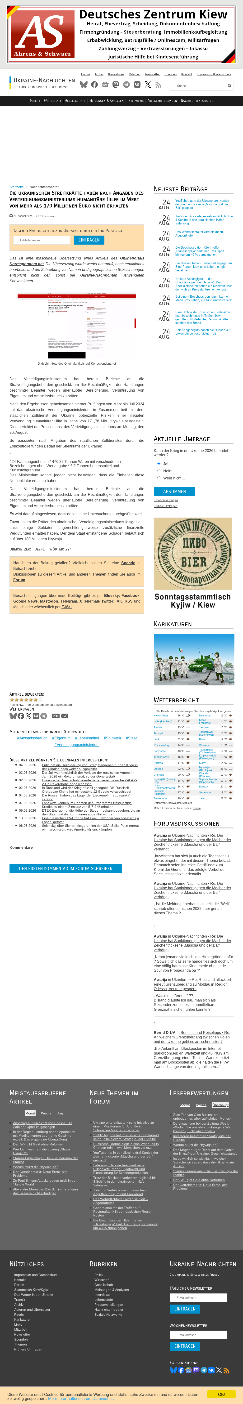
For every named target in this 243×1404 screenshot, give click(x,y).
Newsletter (152, 74)
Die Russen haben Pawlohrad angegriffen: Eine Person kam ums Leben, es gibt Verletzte (204, 266)
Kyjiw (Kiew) (161, 715)
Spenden (170, 74)
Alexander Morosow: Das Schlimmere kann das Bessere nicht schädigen (45, 1191)
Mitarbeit (134, 74)
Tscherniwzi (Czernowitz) (206, 733)
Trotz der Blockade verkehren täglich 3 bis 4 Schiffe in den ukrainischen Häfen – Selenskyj (204, 220)
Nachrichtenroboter (197, 101)
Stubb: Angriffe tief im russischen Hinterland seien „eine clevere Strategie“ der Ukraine (126, 1137)
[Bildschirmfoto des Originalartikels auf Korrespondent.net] (76, 326)
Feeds (19, 1314)
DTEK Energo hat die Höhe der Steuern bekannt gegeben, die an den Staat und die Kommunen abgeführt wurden (91, 812)
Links (18, 1324)
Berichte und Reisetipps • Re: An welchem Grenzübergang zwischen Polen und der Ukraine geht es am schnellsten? (192, 1037)
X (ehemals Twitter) (96, 601)
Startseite (16, 187)
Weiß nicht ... (174, 478)
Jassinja (204, 727)
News (105, 84)
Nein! (167, 471)
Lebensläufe (103, 1299)
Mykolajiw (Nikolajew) (205, 769)
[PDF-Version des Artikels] (56, 716)
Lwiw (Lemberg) (163, 721)
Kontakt (186, 74)
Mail (64, 716)
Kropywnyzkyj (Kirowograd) (207, 757)
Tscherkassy (161, 757)
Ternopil (158, 733)
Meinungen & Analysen (106, 101)
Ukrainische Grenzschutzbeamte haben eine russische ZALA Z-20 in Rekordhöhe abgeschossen (89, 782)
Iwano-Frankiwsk (205, 721)
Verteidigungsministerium (78, 745)
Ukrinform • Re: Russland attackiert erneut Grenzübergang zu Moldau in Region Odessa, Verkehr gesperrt (192, 984)
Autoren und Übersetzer (32, 1309)
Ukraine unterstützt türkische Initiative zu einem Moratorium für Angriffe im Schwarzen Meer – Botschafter (123, 1126)
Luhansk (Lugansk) (160, 792)
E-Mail (66, 607)
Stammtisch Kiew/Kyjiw (31, 1290)
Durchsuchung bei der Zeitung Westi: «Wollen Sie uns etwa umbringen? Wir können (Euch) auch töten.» (201, 1127)
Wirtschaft (52, 101)
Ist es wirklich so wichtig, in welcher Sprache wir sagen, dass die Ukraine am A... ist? (203, 1162)
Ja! (165, 464)
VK (119, 601)
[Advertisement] (121, 140)
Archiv (99, 74)
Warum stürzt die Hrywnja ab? (35, 1167)
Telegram (126, 84)
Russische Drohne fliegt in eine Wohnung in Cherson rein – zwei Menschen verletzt (126, 1145)
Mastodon (116, 84)
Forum (85, 74)
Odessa (158, 768)
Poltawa (158, 762)
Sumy (202, 762)
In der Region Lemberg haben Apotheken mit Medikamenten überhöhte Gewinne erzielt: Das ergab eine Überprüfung (44, 1135)
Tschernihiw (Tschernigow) (207, 751)
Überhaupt (221, 1105)
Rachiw (158, 727)
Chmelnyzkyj (161, 745)
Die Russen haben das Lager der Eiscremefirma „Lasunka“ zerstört (86, 797)
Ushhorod (204, 715)
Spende (128, 563)
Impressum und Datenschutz (35, 1275)
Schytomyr (160, 751)
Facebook (94, 84)
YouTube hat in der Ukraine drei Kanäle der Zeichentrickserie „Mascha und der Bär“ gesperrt (202, 204)
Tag (60, 1113)
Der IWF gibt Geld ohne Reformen (39, 1144)
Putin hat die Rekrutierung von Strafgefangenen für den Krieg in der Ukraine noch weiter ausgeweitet (90, 767)
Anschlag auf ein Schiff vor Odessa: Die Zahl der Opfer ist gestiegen (42, 1125)
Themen (20, 1344)
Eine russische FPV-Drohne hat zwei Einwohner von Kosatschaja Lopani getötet (90, 820)
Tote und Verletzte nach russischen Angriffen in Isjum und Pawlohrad (119, 1192)
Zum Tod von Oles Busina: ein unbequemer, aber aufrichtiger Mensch (202, 1116)
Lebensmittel (88, 738)
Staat (132, 738)
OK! (221, 1394)
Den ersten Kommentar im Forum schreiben (65, 868)
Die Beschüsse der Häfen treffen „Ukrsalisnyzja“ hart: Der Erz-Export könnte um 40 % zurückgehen (199, 251)
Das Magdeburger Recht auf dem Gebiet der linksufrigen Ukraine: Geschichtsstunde (205, 1151)
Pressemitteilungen (162, 101)
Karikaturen (116, 74)
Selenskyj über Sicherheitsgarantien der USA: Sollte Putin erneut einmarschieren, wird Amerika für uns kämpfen (90, 827)
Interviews (136, 101)
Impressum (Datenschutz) (214, 74)
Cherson (159, 774)
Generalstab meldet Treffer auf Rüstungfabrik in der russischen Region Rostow (122, 1211)
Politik (35, 101)
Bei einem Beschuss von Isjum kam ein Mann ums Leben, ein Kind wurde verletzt (203, 298)
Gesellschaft (75, 101)
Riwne (202, 739)
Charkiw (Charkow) (205, 775)
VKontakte (137, 84)
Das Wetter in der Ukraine (33, 1295)
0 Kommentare (48, 216)
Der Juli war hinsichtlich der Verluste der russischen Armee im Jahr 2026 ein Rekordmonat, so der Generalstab (88, 774)
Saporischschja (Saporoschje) (208, 780)
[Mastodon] (196, 1370)
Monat (30, 1113)
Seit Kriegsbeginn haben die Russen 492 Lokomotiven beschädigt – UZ (203, 331)
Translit (19, 1299)
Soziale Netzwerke (108, 1314)
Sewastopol (160, 798)
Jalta (202, 798)
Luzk (156, 739)
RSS (158, 84)
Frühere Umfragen (166, 506)
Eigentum (62, 738)
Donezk (203, 786)
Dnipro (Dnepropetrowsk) (164, 786)
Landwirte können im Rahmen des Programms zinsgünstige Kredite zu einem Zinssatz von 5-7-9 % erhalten (87, 805)
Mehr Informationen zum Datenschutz (81, 1398)
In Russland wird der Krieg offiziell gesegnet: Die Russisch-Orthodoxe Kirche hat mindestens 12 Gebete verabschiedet (86, 789)
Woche (46, 1113)
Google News (25, 601)
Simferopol (205, 792)
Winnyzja (204, 745)
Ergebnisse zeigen (166, 500)
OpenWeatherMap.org (179, 802)
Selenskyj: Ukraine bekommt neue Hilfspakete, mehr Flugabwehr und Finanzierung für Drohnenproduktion (120, 1169)
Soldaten (113, 738)
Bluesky (84, 84)
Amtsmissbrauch (33, 738)
